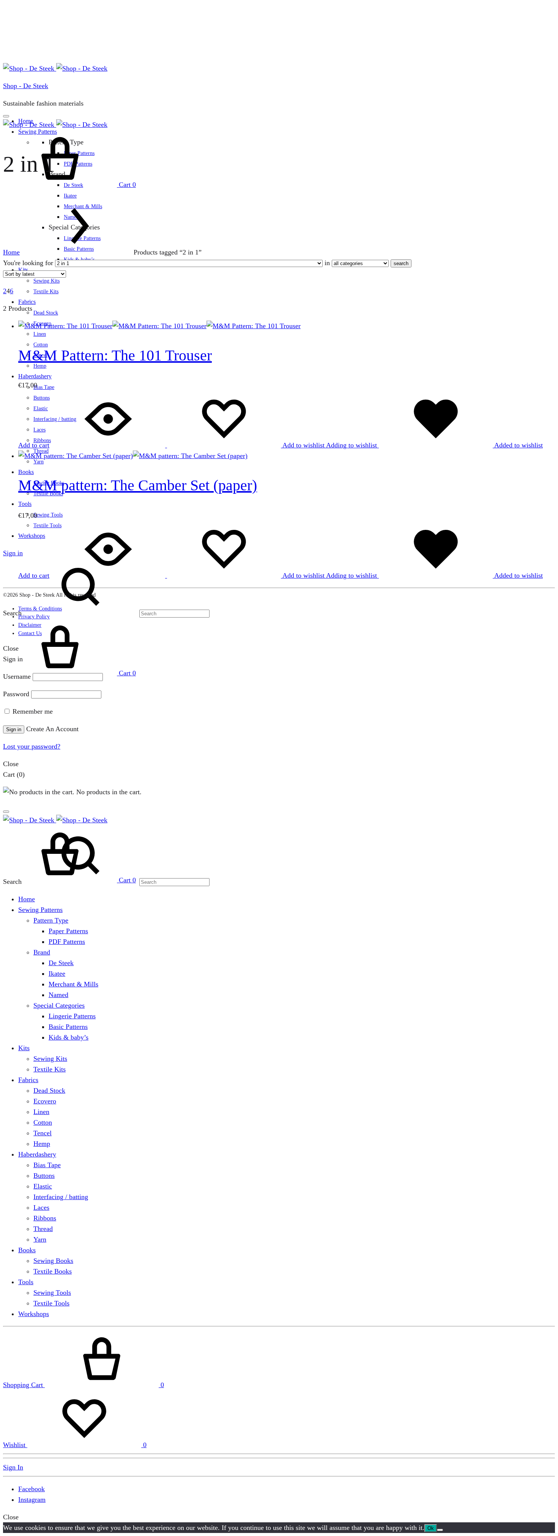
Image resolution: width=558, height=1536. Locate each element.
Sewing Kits (46, 281)
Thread (43, 1229)
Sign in (13, 553)
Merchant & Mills (73, 984)
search (401, 263)
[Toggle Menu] (6, 116)
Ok (430, 1528)
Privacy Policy (34, 616)
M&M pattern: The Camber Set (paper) (137, 485)
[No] (440, 1530)
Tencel (42, 1133)
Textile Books (52, 1271)
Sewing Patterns (40, 909)
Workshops (33, 1314)
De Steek (61, 963)
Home (11, 252)
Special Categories (59, 1005)
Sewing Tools (48, 515)
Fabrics (27, 302)
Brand (41, 952)
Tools (25, 504)
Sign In (13, 1467)
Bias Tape (43, 387)
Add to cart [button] (33, 445)
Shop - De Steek (25, 86)
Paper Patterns (68, 931)
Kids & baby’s (68, 1037)
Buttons (44, 1175)
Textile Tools (51, 1303)
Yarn (38, 462)
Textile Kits (45, 291)
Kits (24, 1048)
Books (26, 472)
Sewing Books (53, 1260)
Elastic (42, 1186)
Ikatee (70, 196)
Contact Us (30, 633)
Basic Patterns (68, 1026)
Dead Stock (45, 313)
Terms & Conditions (40, 609)
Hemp (41, 1143)
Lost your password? (31, 746)
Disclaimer (29, 625)
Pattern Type (50, 920)
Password (16, 694)
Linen (39, 334)
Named (58, 995)
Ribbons (44, 1218)
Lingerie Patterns (72, 1016)
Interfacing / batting (60, 1197)
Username (17, 676)
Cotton (42, 1122)
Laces (41, 1207)
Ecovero (44, 1101)
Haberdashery (35, 376)
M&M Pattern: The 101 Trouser (115, 355)
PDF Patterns (67, 941)
